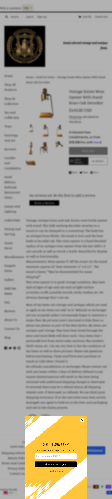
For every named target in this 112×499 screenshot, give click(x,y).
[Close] (82, 420)
